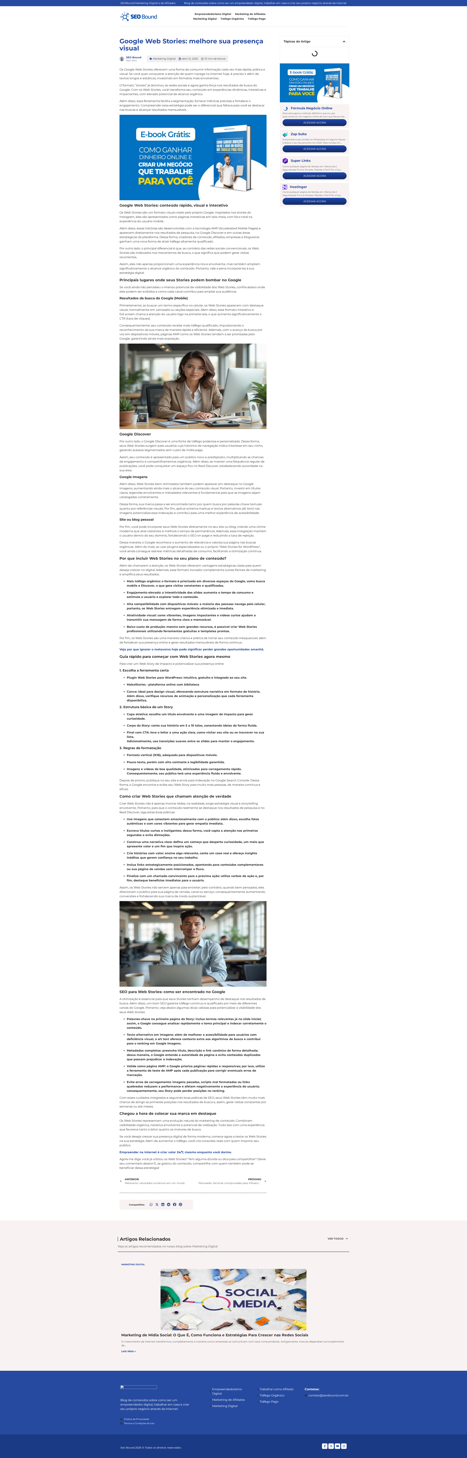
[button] (151, 1204)
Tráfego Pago (257, 18)
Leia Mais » (128, 1351)
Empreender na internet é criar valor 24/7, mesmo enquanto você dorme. (175, 1152)
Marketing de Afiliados (250, 14)
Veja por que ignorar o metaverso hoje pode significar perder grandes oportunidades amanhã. (191, 649)
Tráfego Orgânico (232, 18)
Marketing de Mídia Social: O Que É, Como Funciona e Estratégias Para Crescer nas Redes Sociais (214, 1335)
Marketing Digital (205, 18)
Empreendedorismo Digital (213, 14)
